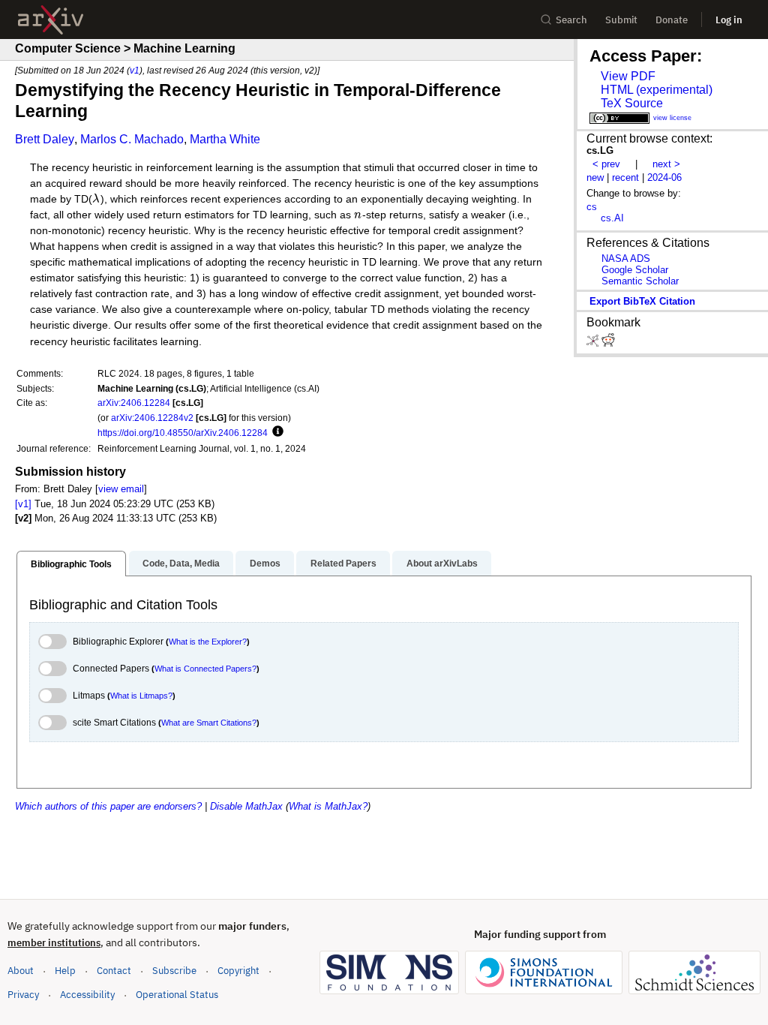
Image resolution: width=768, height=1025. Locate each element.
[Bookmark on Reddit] (608, 343)
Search (571, 20)
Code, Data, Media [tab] (181, 563)
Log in (729, 20)
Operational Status (177, 994)
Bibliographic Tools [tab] (71, 564)
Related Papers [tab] (343, 563)
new (595, 177)
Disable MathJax (246, 806)
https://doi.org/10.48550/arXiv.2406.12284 (183, 432)
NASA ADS (626, 258)
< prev (606, 164)
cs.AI (612, 218)
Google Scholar (635, 269)
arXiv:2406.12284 (134, 402)
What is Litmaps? (141, 695)
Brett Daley (44, 139)
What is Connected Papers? (205, 668)
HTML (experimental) (656, 89)
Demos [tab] (265, 563)
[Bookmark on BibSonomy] (594, 343)
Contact (114, 970)
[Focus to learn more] (276, 432)
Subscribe (174, 970)
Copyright (239, 970)
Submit (621, 20)
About (21, 970)
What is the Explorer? (208, 641)
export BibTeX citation (642, 301)
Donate (672, 20)
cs (591, 206)
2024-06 (664, 177)
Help (65, 970)
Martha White (225, 139)
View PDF (628, 76)
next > (666, 164)
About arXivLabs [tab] (442, 563)
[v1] (23, 503)
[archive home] (50, 20)
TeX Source (632, 103)
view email (121, 488)
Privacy (23, 994)
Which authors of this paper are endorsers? (108, 806)
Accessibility (87, 994)
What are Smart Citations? (208, 722)
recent (625, 177)
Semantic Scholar (640, 281)
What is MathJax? (328, 806)
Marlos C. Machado (132, 139)
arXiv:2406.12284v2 (152, 417)
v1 (135, 70)
